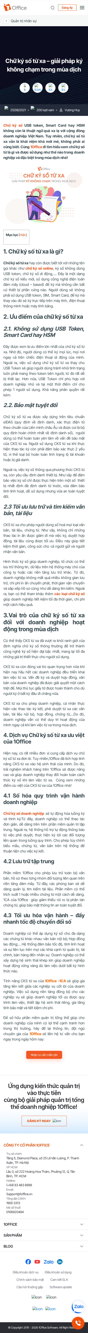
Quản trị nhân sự (24, 21)
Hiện (23, 235)
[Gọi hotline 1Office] (78, 1323)
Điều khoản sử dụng (58, 1272)
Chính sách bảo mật (30, 1279)
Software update (61, 1287)
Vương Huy (72, 110)
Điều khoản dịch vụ (25, 1272)
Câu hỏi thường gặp (29, 1287)
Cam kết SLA (59, 1279)
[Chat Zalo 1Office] (78, 1307)
